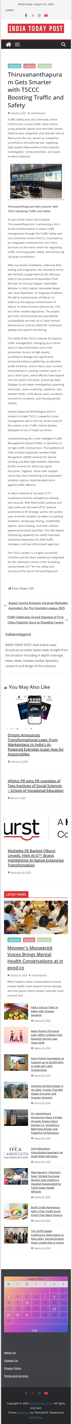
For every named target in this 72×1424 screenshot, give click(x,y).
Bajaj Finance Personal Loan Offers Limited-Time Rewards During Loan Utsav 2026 (46, 1036)
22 (54, 1308)
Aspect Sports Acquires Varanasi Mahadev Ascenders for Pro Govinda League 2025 (38, 605)
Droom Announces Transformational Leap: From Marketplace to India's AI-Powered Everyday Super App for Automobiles (36, 744)
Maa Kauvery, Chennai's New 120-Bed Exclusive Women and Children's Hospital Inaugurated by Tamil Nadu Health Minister (46, 1182)
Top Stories (44, 66)
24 (8, 1314)
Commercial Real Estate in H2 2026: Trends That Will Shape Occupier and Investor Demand (47, 1091)
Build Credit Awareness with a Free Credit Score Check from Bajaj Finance (46, 1211)
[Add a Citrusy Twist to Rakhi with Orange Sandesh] (16, 1014)
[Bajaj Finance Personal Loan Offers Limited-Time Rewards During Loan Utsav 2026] (16, 1039)
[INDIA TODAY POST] (8, 44)
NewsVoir (29, 66)
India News (14, 66)
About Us (10, 1352)
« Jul (34, 1330)
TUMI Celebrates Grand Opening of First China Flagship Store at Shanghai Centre (35, 619)
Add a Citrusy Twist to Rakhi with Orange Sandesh (44, 1011)
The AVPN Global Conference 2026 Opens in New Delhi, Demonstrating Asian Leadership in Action (47, 1236)
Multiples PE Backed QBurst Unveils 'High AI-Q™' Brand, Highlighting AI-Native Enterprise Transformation (36, 857)
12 (26, 1302)
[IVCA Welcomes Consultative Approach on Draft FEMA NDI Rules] (16, 1155)
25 (17, 1314)
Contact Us (11, 1360)
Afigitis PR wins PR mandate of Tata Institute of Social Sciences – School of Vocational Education (36, 785)
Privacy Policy (12, 1368)
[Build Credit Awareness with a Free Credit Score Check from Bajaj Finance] (16, 1214)
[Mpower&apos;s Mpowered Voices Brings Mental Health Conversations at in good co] (36, 917)
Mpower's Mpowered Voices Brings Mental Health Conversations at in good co (35, 958)
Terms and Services (16, 1376)
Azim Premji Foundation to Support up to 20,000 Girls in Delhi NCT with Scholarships (47, 1064)
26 (26, 1314)
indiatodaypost (38, 112)
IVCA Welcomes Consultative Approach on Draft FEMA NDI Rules (47, 1152)
